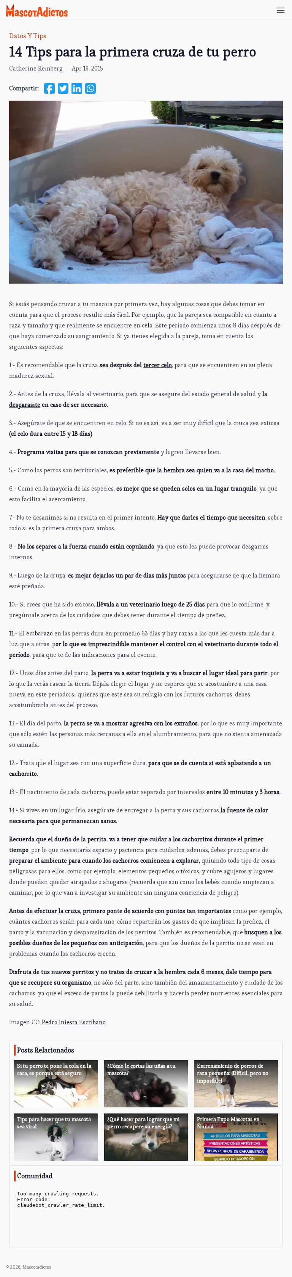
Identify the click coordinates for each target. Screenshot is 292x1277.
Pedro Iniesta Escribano (74, 1022)
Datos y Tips (27, 35)
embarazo (39, 633)
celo (147, 325)
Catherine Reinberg (36, 68)
